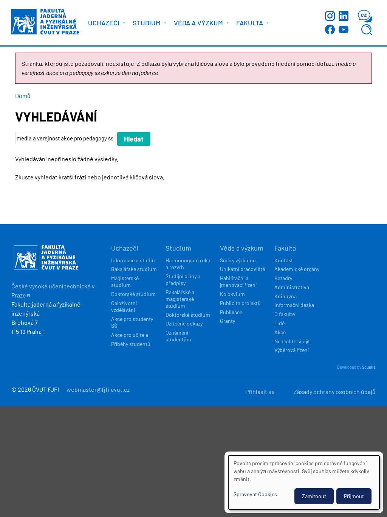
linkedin (343, 16)
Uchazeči (124, 248)
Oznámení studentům (178, 336)
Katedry (283, 278)
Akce (280, 332)
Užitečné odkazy (184, 323)
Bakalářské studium (134, 269)
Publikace (231, 312)
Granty (227, 321)
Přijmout (354, 496)
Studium (178, 248)
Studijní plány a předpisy (183, 279)
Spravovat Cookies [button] (255, 494)
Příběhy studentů (130, 344)
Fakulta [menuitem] (247, 24)
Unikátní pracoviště (242, 269)
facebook (330, 29)
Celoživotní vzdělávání (124, 306)
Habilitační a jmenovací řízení (238, 281)
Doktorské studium (133, 294)
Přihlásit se (260, 391)
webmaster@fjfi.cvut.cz (98, 389)
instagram (330, 16)
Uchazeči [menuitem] (101, 24)
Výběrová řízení (291, 350)
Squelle (369, 366)
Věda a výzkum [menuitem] (196, 24)
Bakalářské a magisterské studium (180, 299)
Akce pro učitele (129, 335)
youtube (343, 29)
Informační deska (294, 305)
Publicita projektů (240, 303)
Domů (23, 95)
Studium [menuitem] (145, 24)
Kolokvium (232, 294)
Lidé (279, 323)
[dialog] (303, 482)
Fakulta (285, 248)
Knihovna (285, 296)
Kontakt (283, 260)
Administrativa (291, 287)
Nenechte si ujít (292, 341)
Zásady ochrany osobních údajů (335, 391)
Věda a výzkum (241, 248)
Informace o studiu (133, 260)
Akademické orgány (296, 269)
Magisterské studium (125, 281)
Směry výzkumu (238, 260)
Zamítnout (314, 496)
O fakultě (284, 314)
